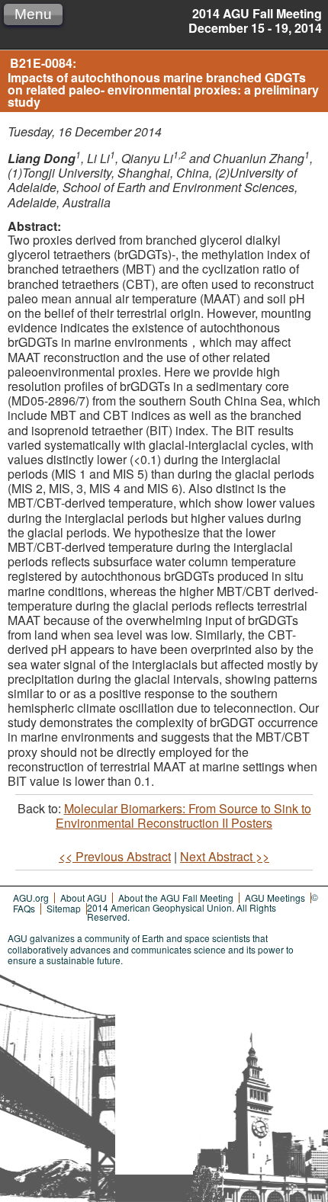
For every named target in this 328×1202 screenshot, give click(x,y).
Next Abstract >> (224, 856)
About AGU (83, 897)
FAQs (24, 908)
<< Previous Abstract (115, 856)
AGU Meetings (275, 897)
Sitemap (64, 908)
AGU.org (31, 897)
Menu (33, 14)
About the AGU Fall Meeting (175, 897)
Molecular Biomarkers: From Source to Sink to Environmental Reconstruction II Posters (183, 816)
